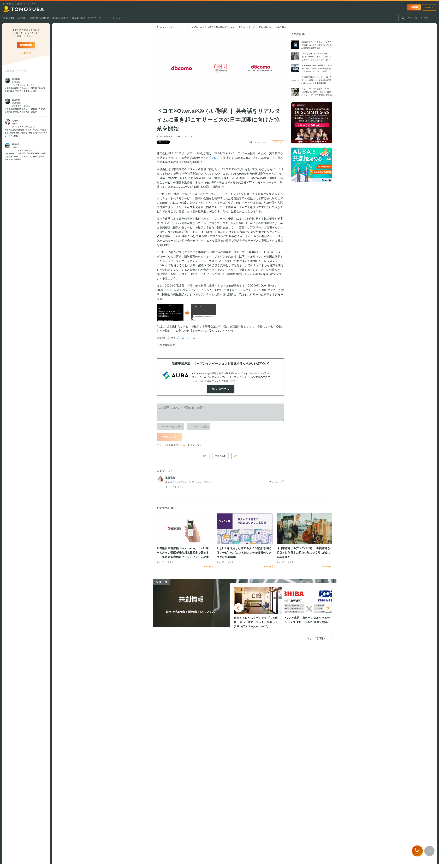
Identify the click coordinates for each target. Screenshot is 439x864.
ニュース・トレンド (183, 136)
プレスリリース (185, 337)
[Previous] (238, 607)
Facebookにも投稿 (172, 426)
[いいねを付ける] (282, 482)
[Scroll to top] (429, 851)
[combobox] (417, 18)
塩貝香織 (170, 477)
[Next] (327, 607)
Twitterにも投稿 (200, 426)
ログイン (183, 445)
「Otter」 (214, 157)
